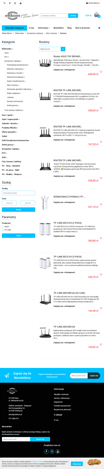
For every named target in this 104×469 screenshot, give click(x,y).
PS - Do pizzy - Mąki (10, 170)
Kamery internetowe (15, 101)
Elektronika (7, 49)
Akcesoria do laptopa (15, 77)
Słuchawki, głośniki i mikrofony (19, 89)
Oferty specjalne (9, 132)
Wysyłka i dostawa (61, 394)
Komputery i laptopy (12, 61)
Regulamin (58, 402)
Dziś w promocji (82, 28)
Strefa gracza (12, 105)
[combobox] (52, 49)
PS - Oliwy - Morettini (11, 166)
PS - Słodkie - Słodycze (12, 174)
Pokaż (18, 236)
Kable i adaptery (13, 93)
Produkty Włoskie (9, 128)
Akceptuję (77, 464)
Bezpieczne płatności (62, 410)
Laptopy (10, 97)
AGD (6, 53)
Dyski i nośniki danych (15, 81)
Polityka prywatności (62, 406)
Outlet (4, 136)
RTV (6, 57)
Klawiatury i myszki (14, 73)
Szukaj (18, 210)
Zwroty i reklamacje (62, 398)
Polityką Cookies (37, 462)
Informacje (43, 28)
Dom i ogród (7, 115)
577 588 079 (14, 419)
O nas (31, 28)
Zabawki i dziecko (10, 123)
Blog (69, 28)
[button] (59, 389)
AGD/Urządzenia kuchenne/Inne (15, 140)
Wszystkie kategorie (14, 28)
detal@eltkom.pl (15, 414)
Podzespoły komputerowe (17, 65)
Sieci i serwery (12, 85)
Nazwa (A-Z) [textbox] (45, 49)
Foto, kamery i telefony (13, 110)
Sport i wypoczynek (10, 119)
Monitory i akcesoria (15, 69)
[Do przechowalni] (101, 72)
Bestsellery (59, 28)
